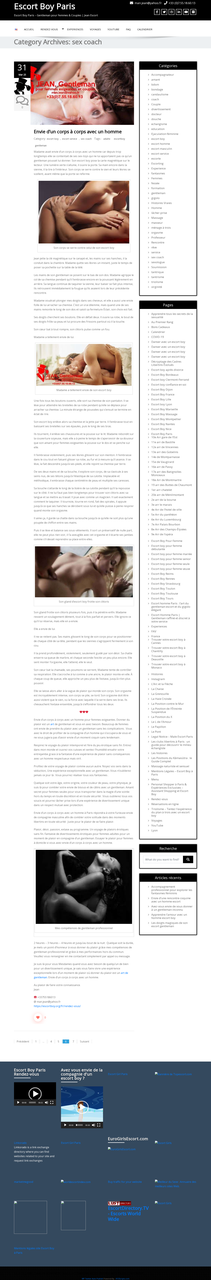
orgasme (157, 232)
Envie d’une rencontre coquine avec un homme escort (171, 900)
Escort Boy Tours (162, 598)
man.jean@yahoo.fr (148, 3)
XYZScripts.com (122, 1278)
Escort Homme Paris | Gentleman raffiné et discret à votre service (170, 618)
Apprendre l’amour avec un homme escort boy (169, 916)
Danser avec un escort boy (168, 341)
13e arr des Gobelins (164, 452)
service (155, 252)
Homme (156, 208)
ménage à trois (161, 227)
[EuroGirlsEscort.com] (122, 1149)
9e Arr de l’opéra (162, 534)
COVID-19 (157, 337)
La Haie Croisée (161, 698)
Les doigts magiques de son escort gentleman (169, 924)
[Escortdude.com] (73, 1215)
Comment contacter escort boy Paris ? (121, 1273)
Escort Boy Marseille (164, 409)
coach (155, 99)
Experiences (75, 29)
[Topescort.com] (173, 1074)
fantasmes (158, 173)
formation (158, 188)
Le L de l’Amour (161, 721)
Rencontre (157, 242)
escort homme (160, 143)
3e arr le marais (161, 504)
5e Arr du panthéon (164, 514)
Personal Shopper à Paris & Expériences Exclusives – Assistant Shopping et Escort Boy (169, 789)
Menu (155, 779)
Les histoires (159, 753)
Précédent (23, 1041)
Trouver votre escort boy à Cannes (168, 641)
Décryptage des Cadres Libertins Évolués (166, 363)
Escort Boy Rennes (163, 578)
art (52, 724)
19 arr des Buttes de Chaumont (171, 485)
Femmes (156, 178)
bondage (157, 89)
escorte (156, 158)
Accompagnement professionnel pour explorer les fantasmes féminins (171, 890)
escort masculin (161, 148)
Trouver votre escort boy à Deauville (168, 657)
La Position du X (161, 717)
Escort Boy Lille (161, 399)
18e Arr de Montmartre (166, 480)
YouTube (113, 29)
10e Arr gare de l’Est (164, 437)
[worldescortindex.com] (75, 1182)
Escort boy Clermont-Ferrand (170, 379)
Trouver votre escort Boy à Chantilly (168, 649)
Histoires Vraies (161, 203)
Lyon (154, 830)
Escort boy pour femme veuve (170, 568)
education (158, 129)
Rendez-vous (49, 29)
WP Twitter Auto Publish (92, 1278)
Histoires (157, 674)
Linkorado (20, 1143)
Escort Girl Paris (118, 1074)
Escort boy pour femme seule (170, 564)
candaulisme (159, 94)
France (155, 636)
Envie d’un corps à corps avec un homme (78, 131)
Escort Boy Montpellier (166, 419)
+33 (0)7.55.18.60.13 (182, 3)
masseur (157, 222)
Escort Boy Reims (162, 573)
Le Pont (156, 731)
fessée (155, 183)
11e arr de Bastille (163, 442)
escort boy (53, 138)
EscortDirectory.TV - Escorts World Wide (128, 1213)
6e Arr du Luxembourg (166, 519)
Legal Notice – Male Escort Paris (172, 736)
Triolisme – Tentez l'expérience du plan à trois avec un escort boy (171, 812)
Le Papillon (158, 726)
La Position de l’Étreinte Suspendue (166, 710)
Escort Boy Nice (161, 429)
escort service (69, 138)
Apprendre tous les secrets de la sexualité (172, 315)
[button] (35, 1094)
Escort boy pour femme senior (171, 559)
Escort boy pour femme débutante (166, 547)
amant (155, 79)
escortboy (119, 138)
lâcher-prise (159, 213)
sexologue (158, 262)
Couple (156, 104)
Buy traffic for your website (125, 1182)
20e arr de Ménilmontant (167, 494)
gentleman (41, 145)
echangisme (159, 124)
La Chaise (157, 689)
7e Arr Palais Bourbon (165, 524)
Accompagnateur (162, 74)
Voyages (95, 29)
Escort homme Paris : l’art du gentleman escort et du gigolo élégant (170, 607)
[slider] (32, 1102)
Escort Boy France (162, 394)
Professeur (158, 237)
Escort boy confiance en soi (168, 384)
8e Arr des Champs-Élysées (168, 529)
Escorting (157, 163)
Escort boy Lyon (161, 404)
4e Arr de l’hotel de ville (166, 509)
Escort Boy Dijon (162, 389)
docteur (156, 114)
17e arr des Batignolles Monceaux (166, 473)
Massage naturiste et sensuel (170, 766)
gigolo (155, 198)
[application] (35, 1094)
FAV (153, 631)
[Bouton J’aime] (38, 1017)
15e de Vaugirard (162, 462)
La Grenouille (160, 694)
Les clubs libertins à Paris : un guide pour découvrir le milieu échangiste (171, 745)
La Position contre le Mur (167, 703)
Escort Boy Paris (44, 6)
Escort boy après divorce (167, 369)
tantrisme (157, 277)
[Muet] (46, 1102)
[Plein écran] (51, 1102)
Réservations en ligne (165, 804)
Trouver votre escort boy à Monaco (168, 666)
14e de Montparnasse (165, 457)
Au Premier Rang (162, 322)
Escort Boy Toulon (163, 588)
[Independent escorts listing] (119, 1203)
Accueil (29, 29)
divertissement (161, 109)
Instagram (158, 679)
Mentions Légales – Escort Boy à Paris (172, 773)
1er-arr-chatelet (161, 490)
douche (156, 119)
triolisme (157, 282)
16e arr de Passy (162, 467)
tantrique (157, 272)
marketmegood (23, 1182)
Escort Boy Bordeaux (165, 374)
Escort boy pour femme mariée (171, 554)
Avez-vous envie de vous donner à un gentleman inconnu (172, 908)
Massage (157, 217)
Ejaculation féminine (164, 134)
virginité (156, 287)
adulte (106, 138)
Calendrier (144, 29)
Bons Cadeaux (160, 327)
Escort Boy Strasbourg (165, 583)
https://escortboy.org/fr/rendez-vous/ (57, 1006)
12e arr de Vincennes (164, 447)
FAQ (128, 29)
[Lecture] (18, 1102)
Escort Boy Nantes (163, 424)
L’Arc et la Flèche (162, 684)
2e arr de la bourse (163, 499)
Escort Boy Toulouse (164, 593)
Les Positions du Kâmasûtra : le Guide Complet (171, 759)
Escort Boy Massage (164, 414)
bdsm (155, 84)
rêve (154, 247)
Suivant (84, 1041)
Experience (158, 168)
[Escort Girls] (163, 1143)
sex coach (86, 138)
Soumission (158, 267)
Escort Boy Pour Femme (166, 541)
